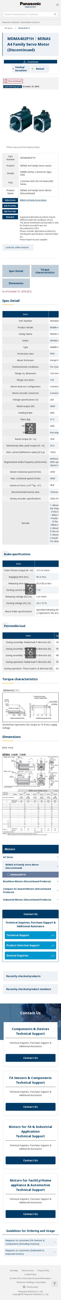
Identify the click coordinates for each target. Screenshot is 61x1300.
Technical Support (17, 935)
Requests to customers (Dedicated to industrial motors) (24, 1252)
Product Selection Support (23, 945)
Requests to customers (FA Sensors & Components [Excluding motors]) (25, 1242)
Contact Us (30, 1058)
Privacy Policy (43, 1271)
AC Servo (8, 28)
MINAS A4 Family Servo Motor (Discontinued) (22, 866)
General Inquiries (17, 955)
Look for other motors (17, 247)
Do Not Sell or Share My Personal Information (30, 1278)
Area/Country (32, 1287)
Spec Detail (16, 271)
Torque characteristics (45, 271)
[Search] (55, 14)
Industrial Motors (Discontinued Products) (27, 899)
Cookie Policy (30, 1274)
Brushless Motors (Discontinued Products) (27, 881)
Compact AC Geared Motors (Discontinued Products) (27, 890)
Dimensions (16, 283)
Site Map (14, 1271)
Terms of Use (27, 1271)
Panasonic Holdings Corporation (31, 1282)
